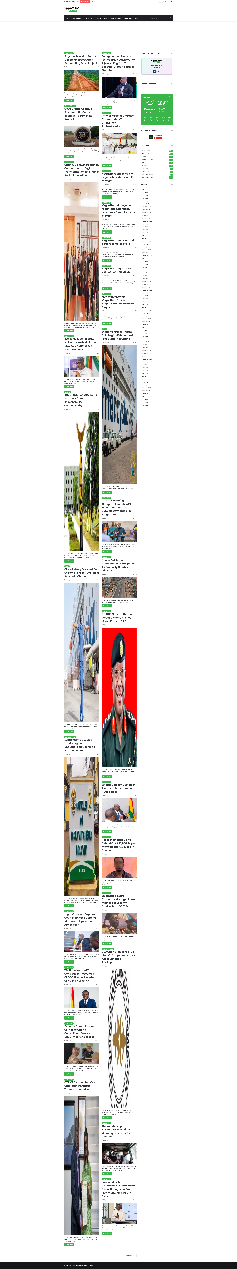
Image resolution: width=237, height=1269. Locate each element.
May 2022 (145, 336)
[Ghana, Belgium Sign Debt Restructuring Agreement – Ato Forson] (119, 810)
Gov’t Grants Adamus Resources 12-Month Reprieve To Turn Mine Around (78, 114)
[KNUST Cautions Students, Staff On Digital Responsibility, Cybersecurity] (81, 481)
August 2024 (146, 258)
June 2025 (145, 229)
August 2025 (145, 224)
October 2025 (146, 218)
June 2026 (145, 195)
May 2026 (145, 198)
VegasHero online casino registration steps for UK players (108, 1)
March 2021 (145, 376)
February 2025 (146, 241)
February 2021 (146, 379)
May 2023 (145, 301)
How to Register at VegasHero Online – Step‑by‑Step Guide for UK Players (118, 302)
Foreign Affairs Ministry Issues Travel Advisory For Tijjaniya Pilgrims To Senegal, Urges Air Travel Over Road (118, 63)
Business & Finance (115, 18)
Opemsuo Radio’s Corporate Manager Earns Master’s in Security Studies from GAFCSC (118, 901)
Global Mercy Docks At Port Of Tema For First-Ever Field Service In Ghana (81, 572)
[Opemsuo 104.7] (71, 9)
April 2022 (145, 339)
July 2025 (145, 227)
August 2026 (146, 189)
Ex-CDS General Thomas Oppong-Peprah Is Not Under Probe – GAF (117, 617)
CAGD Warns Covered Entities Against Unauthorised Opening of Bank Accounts (80, 745)
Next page (129, 1255)
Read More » (69, 100)
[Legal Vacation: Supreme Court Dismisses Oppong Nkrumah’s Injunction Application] (81, 941)
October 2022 (146, 321)
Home (67, 18)
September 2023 (147, 290)
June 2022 (145, 333)
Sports (105, 18)
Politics (99, 18)
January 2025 (146, 244)
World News (145, 153)
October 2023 (146, 287)
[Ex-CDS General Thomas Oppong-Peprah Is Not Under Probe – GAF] (119, 697)
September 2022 (147, 324)
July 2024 (145, 261)
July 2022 (145, 330)
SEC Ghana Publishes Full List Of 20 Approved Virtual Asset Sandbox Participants (119, 957)
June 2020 (145, 402)
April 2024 (145, 270)
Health (104, 329)
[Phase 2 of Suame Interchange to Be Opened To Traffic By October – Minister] (119, 587)
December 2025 (146, 212)
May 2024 (145, 267)
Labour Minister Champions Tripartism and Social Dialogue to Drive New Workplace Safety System (119, 1189)
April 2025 (145, 235)
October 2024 (146, 252)
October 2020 (146, 390)
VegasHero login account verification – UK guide (118, 270)
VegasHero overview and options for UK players (118, 242)
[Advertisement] (118, 37)
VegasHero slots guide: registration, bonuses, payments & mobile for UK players (118, 210)
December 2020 (147, 385)
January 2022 (146, 347)
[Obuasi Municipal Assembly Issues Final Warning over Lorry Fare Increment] (119, 1153)
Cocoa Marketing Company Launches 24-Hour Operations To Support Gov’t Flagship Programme (117, 507)
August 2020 (146, 396)
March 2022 (145, 342)
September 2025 (147, 221)
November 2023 (147, 284)
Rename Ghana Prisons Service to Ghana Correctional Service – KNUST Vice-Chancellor (79, 1031)
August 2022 (145, 327)
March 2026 (145, 204)
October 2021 (146, 356)
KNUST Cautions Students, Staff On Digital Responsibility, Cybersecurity (81, 400)
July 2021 (144, 365)
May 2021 (145, 370)
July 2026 (145, 192)
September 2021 (147, 359)
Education (67, 392)
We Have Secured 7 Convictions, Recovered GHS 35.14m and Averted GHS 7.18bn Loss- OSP (79, 975)
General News (90, 18)
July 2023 (145, 296)
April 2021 (145, 373)
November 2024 (147, 250)
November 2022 (146, 319)
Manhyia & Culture (77, 18)
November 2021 (146, 353)
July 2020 (145, 399)
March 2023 (145, 307)
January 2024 (146, 278)
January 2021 (146, 382)
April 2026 (145, 201)
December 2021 (146, 350)
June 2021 (145, 367)
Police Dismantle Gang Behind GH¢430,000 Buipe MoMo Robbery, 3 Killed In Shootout (118, 845)
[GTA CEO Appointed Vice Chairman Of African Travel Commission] (81, 1165)
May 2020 (145, 405)
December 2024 (147, 247)
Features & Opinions (148, 174)
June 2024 (145, 264)
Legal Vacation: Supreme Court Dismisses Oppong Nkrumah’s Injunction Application (80, 919)
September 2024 (147, 255)
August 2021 (145, 362)
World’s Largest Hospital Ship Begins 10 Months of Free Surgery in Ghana (117, 335)
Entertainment (128, 18)
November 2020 (147, 388)
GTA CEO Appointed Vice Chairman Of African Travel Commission (79, 1086)
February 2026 (146, 206)
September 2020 (147, 393)
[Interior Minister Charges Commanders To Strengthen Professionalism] (119, 143)
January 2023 (146, 313)
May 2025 (145, 232)
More (136, 18)
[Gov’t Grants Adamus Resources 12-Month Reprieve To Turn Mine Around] (81, 136)
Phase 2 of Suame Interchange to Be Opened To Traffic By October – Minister (119, 565)
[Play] (154, 71)
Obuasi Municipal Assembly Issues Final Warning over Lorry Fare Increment (117, 1131)
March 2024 (145, 273)
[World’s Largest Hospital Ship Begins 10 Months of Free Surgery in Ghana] (119, 414)
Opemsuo (91, 1265)
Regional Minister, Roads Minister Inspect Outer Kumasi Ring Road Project (80, 59)
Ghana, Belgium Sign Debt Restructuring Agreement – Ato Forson (118, 788)
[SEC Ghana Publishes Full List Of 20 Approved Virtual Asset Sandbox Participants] (119, 1038)
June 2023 (145, 298)
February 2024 (146, 275)
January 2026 (146, 209)
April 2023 (145, 304)
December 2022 (146, 316)
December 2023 (147, 281)
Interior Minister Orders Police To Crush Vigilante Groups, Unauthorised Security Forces (80, 344)
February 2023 (146, 310)
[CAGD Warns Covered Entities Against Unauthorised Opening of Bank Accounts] (81, 826)
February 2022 (146, 344)
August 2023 (146, 293)
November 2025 (146, 215)
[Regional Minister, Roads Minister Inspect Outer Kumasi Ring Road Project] (81, 80)
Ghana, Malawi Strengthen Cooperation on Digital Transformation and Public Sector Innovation (81, 170)
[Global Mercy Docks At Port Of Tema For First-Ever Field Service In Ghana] (81, 652)
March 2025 (145, 238)
